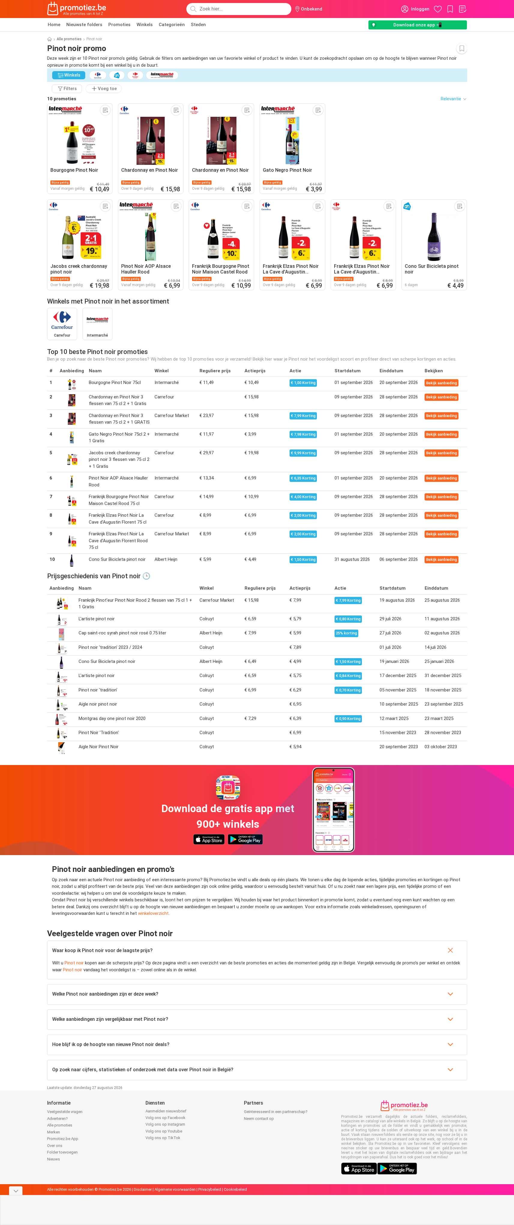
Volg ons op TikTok (163, 1138)
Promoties (119, 24)
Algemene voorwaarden (175, 1189)
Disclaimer (143, 1189)
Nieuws (53, 1159)
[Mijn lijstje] (462, 9)
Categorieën (172, 24)
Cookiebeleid (235, 1189)
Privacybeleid (209, 1189)
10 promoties (61, 98)
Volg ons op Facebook (165, 1117)
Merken (53, 1132)
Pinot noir (74, 963)
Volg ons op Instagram (165, 1124)
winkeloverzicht (153, 913)
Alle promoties (69, 39)
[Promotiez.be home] (77, 9)
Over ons (54, 1145)
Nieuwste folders (84, 24)
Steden (198, 24)
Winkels (145, 24)
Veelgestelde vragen (65, 1111)
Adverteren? (57, 1118)
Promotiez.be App (62, 1138)
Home (54, 24)
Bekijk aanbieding (441, 383)
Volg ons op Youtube (164, 1131)
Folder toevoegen (62, 1152)
